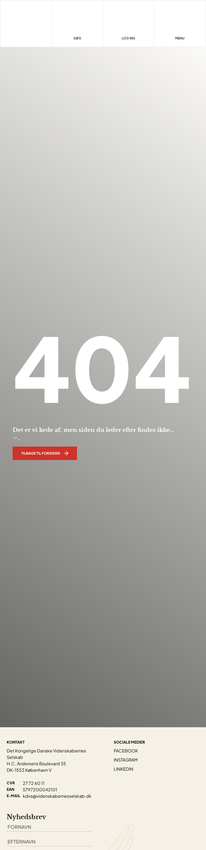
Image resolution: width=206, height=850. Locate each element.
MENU (180, 38)
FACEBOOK (126, 751)
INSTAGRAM (126, 760)
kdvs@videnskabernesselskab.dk (57, 796)
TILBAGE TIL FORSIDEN (40, 453)
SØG (77, 38)
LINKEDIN (123, 769)
